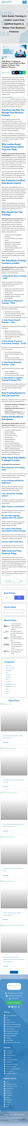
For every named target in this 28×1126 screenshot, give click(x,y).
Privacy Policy (18, 1118)
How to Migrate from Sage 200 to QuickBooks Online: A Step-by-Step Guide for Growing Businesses (13, 959)
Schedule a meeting (14, 1003)
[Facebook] (12, 1007)
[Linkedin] (9, 1007)
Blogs (12, 1118)
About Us (7, 1118)
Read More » (6, 742)
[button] (13, 72)
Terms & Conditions (14, 1120)
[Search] (19, 598)
